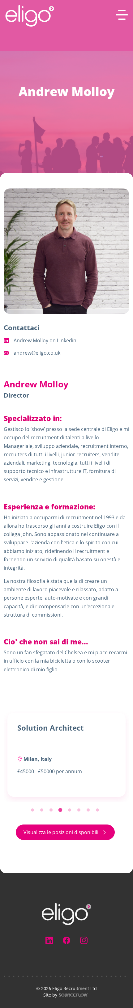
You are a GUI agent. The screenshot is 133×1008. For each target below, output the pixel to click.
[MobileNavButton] (122, 15)
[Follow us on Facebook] (66, 940)
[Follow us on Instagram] (84, 940)
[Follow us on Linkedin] (49, 940)
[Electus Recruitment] (66, 913)
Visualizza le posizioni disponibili (61, 832)
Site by (30, 995)
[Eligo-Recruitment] (29, 16)
